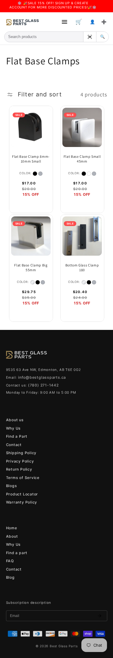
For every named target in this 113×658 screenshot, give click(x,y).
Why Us (13, 428)
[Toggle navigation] (64, 22)
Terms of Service (22, 477)
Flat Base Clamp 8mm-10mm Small (31, 158)
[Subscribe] (99, 616)
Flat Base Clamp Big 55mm (31, 267)
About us (15, 420)
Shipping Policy (21, 453)
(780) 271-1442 (43, 385)
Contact (14, 444)
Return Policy (19, 469)
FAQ (10, 561)
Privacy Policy (20, 461)
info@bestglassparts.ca (42, 377)
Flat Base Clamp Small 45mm (82, 158)
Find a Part (17, 436)
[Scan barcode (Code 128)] (89, 37)
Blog (10, 577)
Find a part (17, 553)
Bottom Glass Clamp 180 (82, 267)
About (12, 536)
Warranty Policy (21, 502)
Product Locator (22, 494)
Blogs (11, 485)
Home (11, 528)
